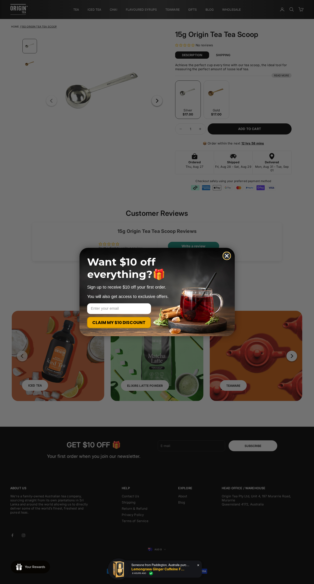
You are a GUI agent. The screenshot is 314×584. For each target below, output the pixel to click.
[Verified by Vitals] (151, 573)
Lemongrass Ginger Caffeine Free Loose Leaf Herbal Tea (158, 569)
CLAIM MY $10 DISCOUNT (118, 323)
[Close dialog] (226, 256)
